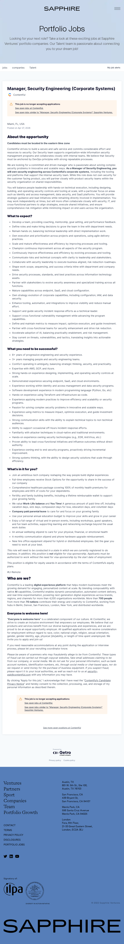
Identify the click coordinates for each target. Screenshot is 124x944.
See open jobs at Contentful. (29, 108)
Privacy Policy (13, 835)
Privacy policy (55, 760)
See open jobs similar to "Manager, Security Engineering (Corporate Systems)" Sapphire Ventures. (64, 112)
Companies (15, 801)
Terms (8, 830)
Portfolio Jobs (14, 844)
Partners (12, 789)
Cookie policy (69, 760)
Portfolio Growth (21, 812)
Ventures (12, 783)
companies (18, 67)
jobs (4, 67)
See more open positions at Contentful (62, 727)
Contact (10, 825)
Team (9, 807)
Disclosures (12, 839)
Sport (9, 795)
